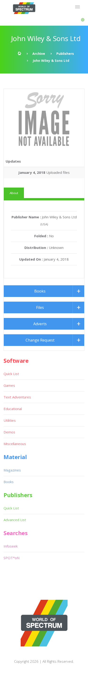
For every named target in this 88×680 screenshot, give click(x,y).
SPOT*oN (11, 557)
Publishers (65, 53)
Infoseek (11, 546)
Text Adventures (17, 397)
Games (9, 385)
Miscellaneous (15, 443)
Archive (38, 53)
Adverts (40, 323)
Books (40, 291)
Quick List (11, 373)
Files (40, 307)
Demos (9, 432)
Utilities (10, 420)
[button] (82, 19)
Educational (13, 408)
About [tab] (14, 193)
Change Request (40, 340)
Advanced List (15, 519)
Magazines (12, 470)
